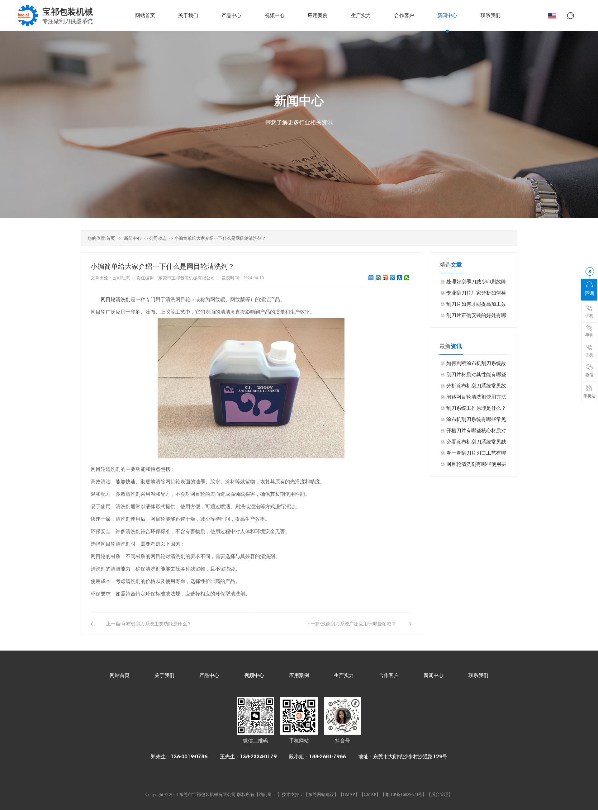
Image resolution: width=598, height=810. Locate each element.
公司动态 (158, 238)
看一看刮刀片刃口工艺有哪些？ (476, 454)
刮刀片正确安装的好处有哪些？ (476, 317)
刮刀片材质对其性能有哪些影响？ (476, 376)
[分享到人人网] (399, 277)
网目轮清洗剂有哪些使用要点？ (476, 466)
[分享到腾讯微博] (392, 277)
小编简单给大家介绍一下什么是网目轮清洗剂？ (220, 238)
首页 (110, 238)
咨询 (589, 293)
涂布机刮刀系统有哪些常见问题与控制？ (476, 421)
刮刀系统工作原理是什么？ (476, 408)
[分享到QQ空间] (378, 277)
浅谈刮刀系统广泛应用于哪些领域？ (358, 623)
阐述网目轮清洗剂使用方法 (476, 397)
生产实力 (344, 675)
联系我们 (478, 675)
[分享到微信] (407, 277)
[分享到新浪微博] (385, 277)
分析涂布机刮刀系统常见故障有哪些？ (476, 387)
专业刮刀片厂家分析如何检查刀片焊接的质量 (476, 294)
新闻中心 (132, 238)
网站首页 (120, 675)
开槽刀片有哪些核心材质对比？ (476, 432)
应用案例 (299, 675)
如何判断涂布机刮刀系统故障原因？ (476, 365)
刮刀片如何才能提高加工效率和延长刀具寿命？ (476, 305)
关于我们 (164, 675)
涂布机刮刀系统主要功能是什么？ (156, 623)
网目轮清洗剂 (116, 299)
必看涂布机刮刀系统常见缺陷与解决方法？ (476, 443)
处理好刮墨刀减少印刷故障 (476, 281)
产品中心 (209, 675)
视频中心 (254, 675)
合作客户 (389, 675)
